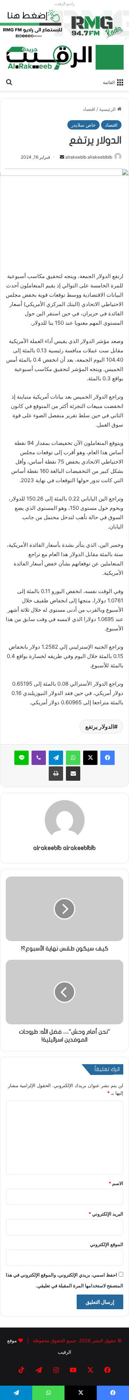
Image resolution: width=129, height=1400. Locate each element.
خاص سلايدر (83, 125)
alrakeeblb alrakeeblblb (88, 157)
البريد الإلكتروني (106, 1214)
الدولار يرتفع (99, 726)
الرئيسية (108, 109)
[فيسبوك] (107, 758)
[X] (90, 758)
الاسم (116, 1183)
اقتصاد (89, 109)
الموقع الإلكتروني (106, 1244)
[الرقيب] (64, 57)
